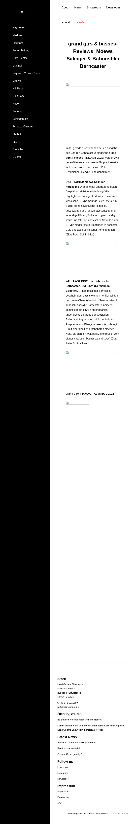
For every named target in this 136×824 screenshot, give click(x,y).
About (65, 7)
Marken (17, 35)
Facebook (62, 767)
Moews (16, 80)
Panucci (17, 111)
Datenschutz (63, 797)
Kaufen (81, 22)
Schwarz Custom (22, 126)
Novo (15, 103)
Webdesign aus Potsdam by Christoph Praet (88, 814)
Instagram (62, 773)
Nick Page (18, 96)
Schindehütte (20, 118)
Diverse (17, 156)
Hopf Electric (20, 58)
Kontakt (67, 22)
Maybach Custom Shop (26, 73)
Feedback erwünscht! (68, 748)
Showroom (94, 7)
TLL (14, 141)
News (78, 7)
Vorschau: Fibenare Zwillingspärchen (76, 742)
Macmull (17, 65)
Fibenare (17, 42)
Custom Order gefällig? (69, 754)
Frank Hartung (20, 50)
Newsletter (113, 7)
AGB (59, 803)
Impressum (63, 791)
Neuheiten (18, 27)
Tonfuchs (17, 149)
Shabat (16, 134)
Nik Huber (18, 88)
